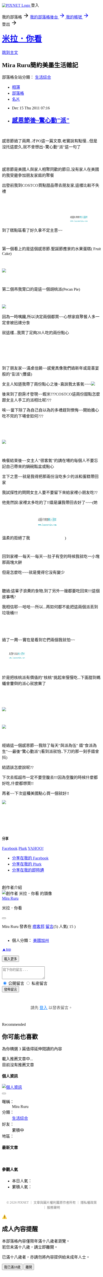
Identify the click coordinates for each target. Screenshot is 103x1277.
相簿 (16, 87)
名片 (16, 99)
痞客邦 (38, 926)
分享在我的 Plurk (27, 864)
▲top (6, 949)
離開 (29, 1267)
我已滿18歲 (12, 1267)
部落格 (18, 93)
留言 (50, 926)
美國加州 (41, 940)
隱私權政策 (88, 1202)
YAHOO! (36, 848)
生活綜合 (43, 77)
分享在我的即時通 (28, 870)
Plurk (22, 848)
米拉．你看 (22, 38)
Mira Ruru (10, 898)
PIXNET (23, 1202)
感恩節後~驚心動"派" (41, 120)
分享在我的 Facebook (30, 858)
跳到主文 (10, 52)
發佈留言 (10, 989)
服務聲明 (53, 1207)
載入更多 (10, 959)
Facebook (10, 848)
